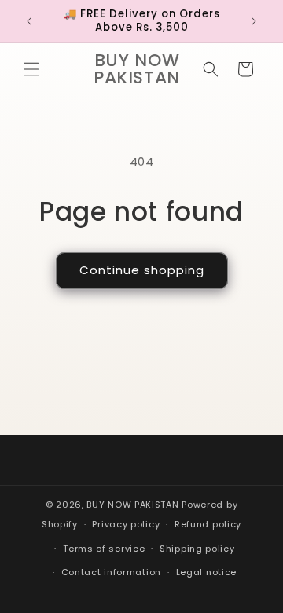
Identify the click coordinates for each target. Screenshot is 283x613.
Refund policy (208, 524)
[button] (31, 69)
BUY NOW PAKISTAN (132, 504)
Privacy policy (126, 524)
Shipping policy (197, 548)
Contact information (111, 572)
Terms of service (104, 548)
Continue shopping (141, 270)
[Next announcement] (254, 21)
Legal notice (206, 572)
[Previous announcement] (29, 21)
